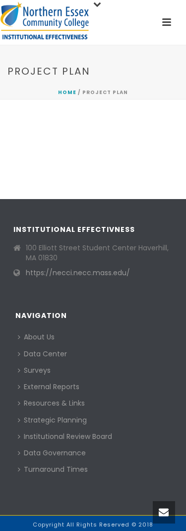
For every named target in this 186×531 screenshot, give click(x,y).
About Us (39, 337)
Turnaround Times (56, 469)
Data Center (45, 354)
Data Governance (55, 453)
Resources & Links (54, 403)
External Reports (51, 387)
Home (67, 92)
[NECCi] (44, 22)
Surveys (37, 370)
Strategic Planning (55, 420)
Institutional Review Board (68, 436)
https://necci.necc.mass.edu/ (78, 272)
